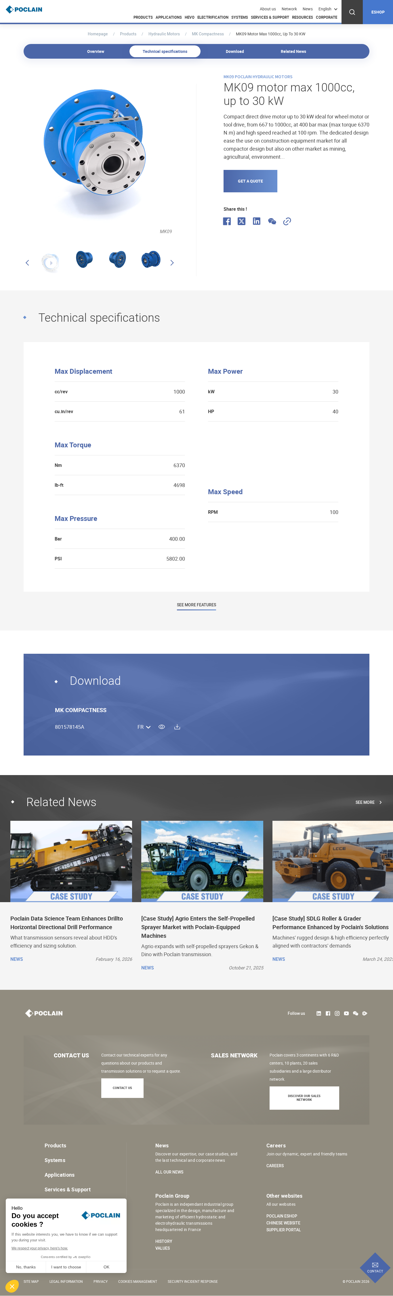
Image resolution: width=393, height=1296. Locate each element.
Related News (293, 51)
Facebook (328, 1013)
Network (289, 9)
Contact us (122, 1088)
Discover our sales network (304, 1098)
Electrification (212, 17)
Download (235, 51)
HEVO (189, 17)
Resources (302, 17)
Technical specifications (165, 51)
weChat (355, 1013)
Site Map (31, 1281)
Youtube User (346, 1013)
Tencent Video (365, 1013)
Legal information (66, 1281)
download (177, 726)
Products (143, 17)
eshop (378, 12)
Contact (375, 1271)
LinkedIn (319, 1013)
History (163, 1241)
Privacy (101, 1281)
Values (162, 1248)
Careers (275, 1165)
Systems (239, 17)
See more (365, 802)
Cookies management (137, 1281)
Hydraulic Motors (164, 34)
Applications (169, 17)
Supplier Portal (283, 1230)
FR (141, 727)
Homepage (98, 34)
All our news (169, 1172)
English (324, 8)
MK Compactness (208, 34)
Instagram (337, 1013)
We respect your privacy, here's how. (40, 1248)
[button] (12, 1286)
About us (268, 9)
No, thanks (26, 1267)
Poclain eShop (281, 1216)
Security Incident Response (193, 1281)
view (161, 726)
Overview (95, 51)
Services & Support (270, 17)
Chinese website (283, 1223)
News (308, 9)
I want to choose (66, 1267)
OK (106, 1267)
